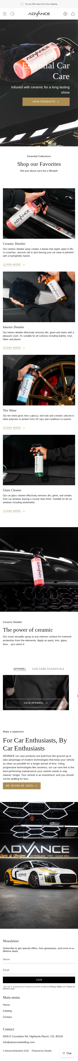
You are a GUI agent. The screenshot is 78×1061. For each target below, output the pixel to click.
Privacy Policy (56, 987)
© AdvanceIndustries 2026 (16, 1051)
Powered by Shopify (42, 1051)
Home (6, 1004)
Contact (7, 1016)
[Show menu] (4, 13)
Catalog (7, 1010)
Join (39, 979)
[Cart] (73, 13)
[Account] (65, 13)
